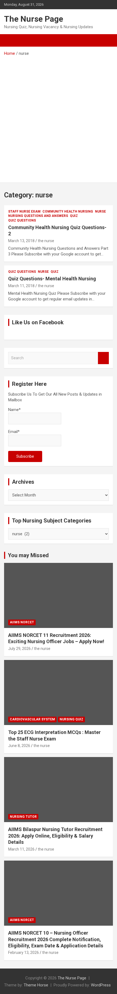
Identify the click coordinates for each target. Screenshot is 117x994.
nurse (100, 211)
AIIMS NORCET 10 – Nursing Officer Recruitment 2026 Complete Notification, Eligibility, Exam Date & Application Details (55, 939)
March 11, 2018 (21, 286)
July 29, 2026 (19, 648)
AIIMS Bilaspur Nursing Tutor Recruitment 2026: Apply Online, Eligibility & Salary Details (55, 835)
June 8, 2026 (19, 745)
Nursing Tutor (23, 817)
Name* (14, 409)
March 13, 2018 (21, 241)
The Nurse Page (33, 19)
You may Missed (28, 555)
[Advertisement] (58, 117)
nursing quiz (71, 719)
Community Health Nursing (67, 211)
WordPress (101, 985)
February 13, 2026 (23, 952)
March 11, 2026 (21, 849)
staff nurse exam (24, 211)
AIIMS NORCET (22, 622)
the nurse (46, 241)
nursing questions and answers (38, 216)
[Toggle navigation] (11, 40)
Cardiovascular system (32, 719)
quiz (74, 216)
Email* (14, 431)
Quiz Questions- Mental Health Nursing (52, 278)
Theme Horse (36, 985)
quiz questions (22, 220)
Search (103, 358)
